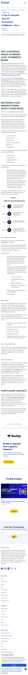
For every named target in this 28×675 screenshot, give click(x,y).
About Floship (4, 608)
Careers (2, 614)
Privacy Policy (4, 617)
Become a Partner (5, 600)
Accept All (14, 665)
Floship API (3, 592)
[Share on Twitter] (13, 424)
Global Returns (4, 641)
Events (2, 622)
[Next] (26, 495)
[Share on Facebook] (10, 424)
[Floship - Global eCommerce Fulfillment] (6, 3)
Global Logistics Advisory (7, 652)
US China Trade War (5, 371)
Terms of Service (5, 625)
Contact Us (3, 611)
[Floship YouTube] (15, 568)
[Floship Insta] (5, 568)
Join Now (14, 536)
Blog (5, 10)
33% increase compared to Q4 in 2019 (11, 75)
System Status (4, 595)
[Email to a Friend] (15, 424)
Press (2, 619)
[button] (25, 2)
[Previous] (1, 495)
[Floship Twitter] (12, 568)
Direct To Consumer (5, 633)
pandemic (17, 369)
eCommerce (4, 30)
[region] (14, 664)
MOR (2, 646)
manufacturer (4, 242)
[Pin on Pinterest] (17, 424)
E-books (3, 584)
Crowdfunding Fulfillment (7, 635)
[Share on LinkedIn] (20, 424)
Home (3, 10)
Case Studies (4, 581)
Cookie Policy (5, 673)
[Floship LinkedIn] (8, 568)
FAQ (2, 587)
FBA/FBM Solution (5, 638)
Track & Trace (4, 598)
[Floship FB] (2, 568)
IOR (2, 644)
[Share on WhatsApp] (8, 424)
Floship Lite (3, 649)
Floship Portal (4, 589)
